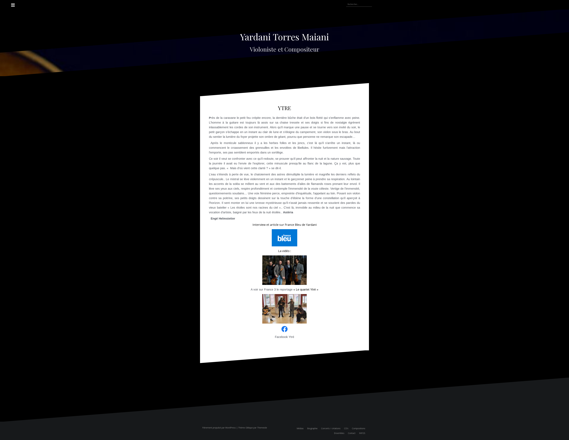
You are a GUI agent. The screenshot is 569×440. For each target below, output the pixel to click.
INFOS (362, 433)
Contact (351, 433)
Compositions (358, 428)
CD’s (346, 428)
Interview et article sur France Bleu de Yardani (284, 225)
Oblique (249, 427)
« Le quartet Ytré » (305, 289)
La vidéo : (284, 251)
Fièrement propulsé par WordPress (219, 427)
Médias (300, 428)
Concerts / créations (331, 428)
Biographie (312, 428)
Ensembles (339, 433)
